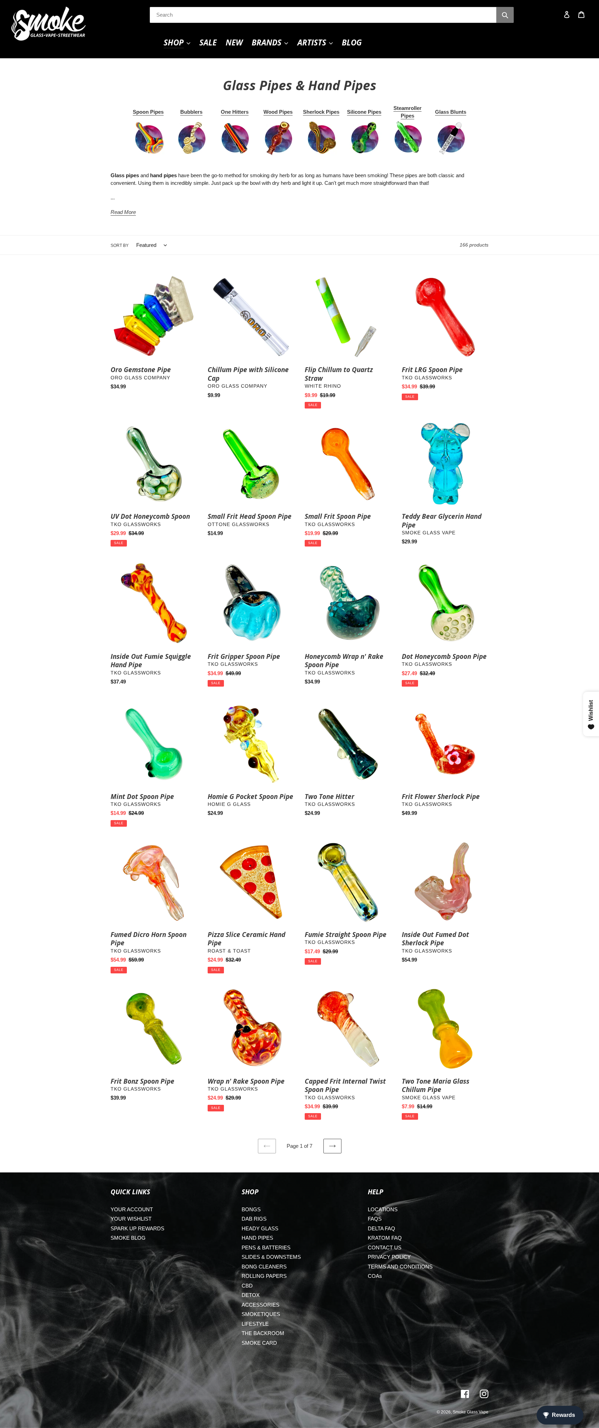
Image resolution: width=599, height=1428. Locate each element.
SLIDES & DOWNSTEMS (271, 1257)
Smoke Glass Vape (470, 1412)
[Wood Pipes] (278, 138)
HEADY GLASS (260, 1228)
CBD (247, 1286)
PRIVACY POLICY (389, 1257)
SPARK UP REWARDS (137, 1228)
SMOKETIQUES (261, 1314)
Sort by (120, 245)
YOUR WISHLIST (131, 1219)
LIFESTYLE (255, 1324)
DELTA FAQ (381, 1228)
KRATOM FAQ (385, 1238)
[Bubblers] (192, 138)
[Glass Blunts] (450, 138)
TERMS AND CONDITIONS (400, 1267)
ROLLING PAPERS (264, 1276)
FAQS (375, 1219)
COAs (375, 1276)
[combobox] (323, 15)
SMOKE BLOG (128, 1238)
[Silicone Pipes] (364, 138)
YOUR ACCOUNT (132, 1209)
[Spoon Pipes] (148, 138)
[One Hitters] (235, 138)
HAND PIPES (257, 1238)
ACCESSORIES (260, 1305)
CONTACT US (384, 1247)
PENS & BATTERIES (266, 1247)
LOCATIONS (383, 1209)
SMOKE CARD (259, 1343)
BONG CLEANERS (264, 1267)
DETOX (251, 1295)
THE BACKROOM (263, 1333)
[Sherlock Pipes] (321, 138)
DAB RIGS (254, 1219)
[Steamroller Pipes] (408, 138)
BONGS (251, 1209)
